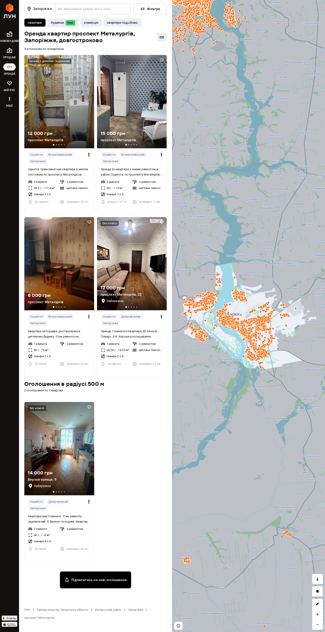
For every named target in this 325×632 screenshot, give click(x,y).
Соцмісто (36, 154)
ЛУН (27, 609)
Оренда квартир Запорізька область (62, 609)
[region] (248, 316)
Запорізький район (108, 609)
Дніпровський (130, 316)
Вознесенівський (60, 154)
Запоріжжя (38, 161)
